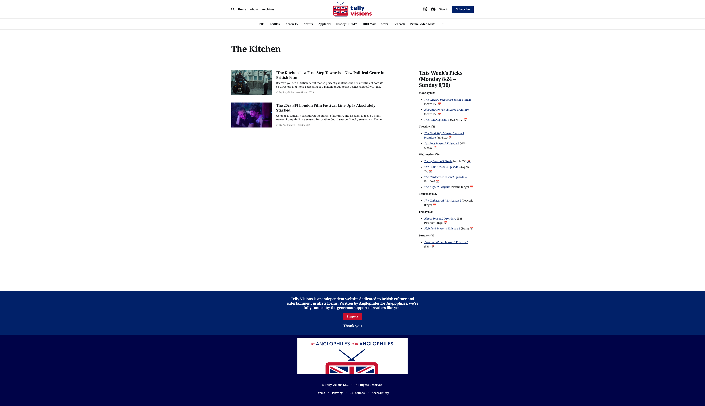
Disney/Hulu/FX (347, 24)
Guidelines (357, 393)
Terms (320, 393)
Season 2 (442, 200)
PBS (262, 24)
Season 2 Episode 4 (445, 177)
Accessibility (380, 393)
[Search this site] (233, 9)
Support (352, 316)
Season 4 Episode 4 (442, 167)
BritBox (275, 24)
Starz (384, 24)
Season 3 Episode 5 (446, 242)
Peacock (399, 24)
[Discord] (433, 9)
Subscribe (463, 9)
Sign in (444, 9)
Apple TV (324, 24)
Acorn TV (291, 24)
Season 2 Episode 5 (441, 143)
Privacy (337, 393)
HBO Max (369, 24)
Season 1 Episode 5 (442, 228)
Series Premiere (446, 109)
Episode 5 (436, 119)
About (254, 9)
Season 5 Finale (438, 161)
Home (242, 9)
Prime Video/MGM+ (423, 24)
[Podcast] (425, 9)
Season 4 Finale (448, 99)
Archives (268, 9)
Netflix (308, 24)
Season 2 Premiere (440, 218)
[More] (444, 24)
